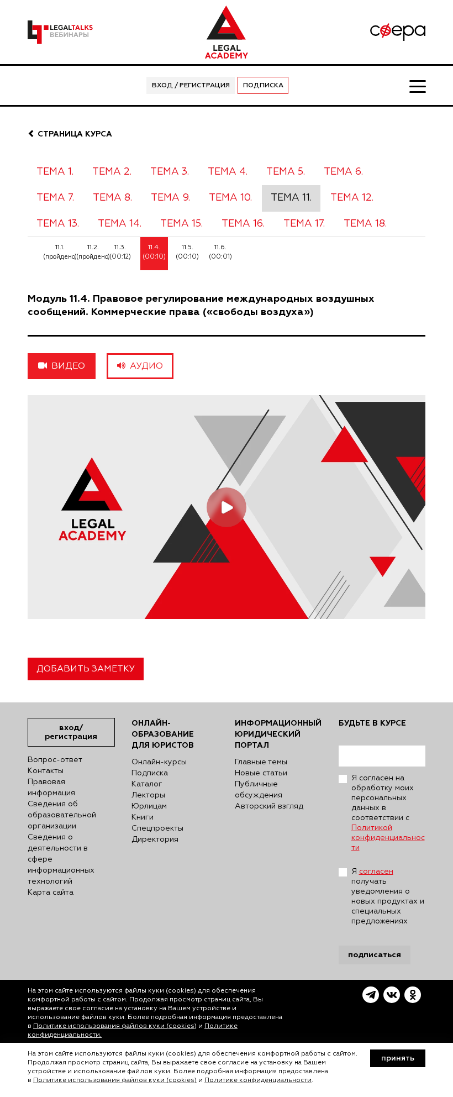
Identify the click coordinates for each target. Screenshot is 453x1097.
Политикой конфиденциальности (388, 838)
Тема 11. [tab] (291, 198)
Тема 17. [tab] (304, 224)
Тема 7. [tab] (55, 198)
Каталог (146, 784)
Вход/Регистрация (71, 732)
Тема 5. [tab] (285, 172)
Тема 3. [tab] (169, 172)
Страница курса (73, 134)
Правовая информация (51, 787)
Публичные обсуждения (258, 789)
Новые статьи (261, 773)
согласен (376, 871)
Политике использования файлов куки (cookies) (115, 1026)
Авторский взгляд (269, 806)
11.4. (154, 252)
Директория (154, 839)
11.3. (120, 252)
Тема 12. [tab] (351, 198)
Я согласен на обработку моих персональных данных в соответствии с (388, 813)
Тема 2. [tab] (111, 172)
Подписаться (374, 954)
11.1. (60, 252)
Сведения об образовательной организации (62, 815)
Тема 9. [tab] (170, 198)
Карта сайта (50, 892)
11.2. (93, 252)
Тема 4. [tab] (227, 172)
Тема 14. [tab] (119, 224)
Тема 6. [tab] (343, 172)
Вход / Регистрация (191, 85)
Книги (142, 817)
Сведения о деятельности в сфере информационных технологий (61, 859)
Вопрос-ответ (55, 760)
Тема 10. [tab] (230, 198)
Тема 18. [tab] (365, 224)
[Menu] (417, 85)
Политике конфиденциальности (258, 1080)
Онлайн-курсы (159, 762)
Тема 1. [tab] (54, 172)
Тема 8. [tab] (112, 198)
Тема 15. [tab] (181, 224)
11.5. (187, 252)
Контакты (46, 771)
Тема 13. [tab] (57, 224)
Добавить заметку (85, 669)
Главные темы (261, 762)
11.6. (220, 252)
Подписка (263, 85)
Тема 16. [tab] (243, 224)
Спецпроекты (157, 828)
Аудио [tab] (144, 366)
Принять (397, 1058)
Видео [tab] (66, 366)
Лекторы (148, 795)
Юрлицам (149, 806)
